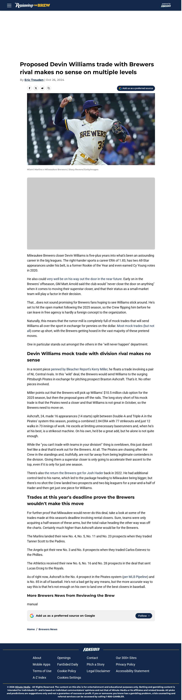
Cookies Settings (69, 677)
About (37, 658)
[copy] (48, 88)
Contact (92, 658)
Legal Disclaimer (98, 671)
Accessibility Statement (132, 671)
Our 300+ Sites (126, 658)
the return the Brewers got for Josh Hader (74, 473)
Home (31, 629)
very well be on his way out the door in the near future (84, 279)
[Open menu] (9, 5)
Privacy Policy (125, 664)
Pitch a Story (96, 664)
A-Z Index (39, 677)
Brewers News (48, 629)
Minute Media (22, 687)
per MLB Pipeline (135, 577)
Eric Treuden (34, 80)
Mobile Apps (41, 664)
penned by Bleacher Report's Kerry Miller (79, 369)
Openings (64, 658)
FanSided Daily (67, 664)
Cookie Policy (66, 671)
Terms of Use (42, 671)
